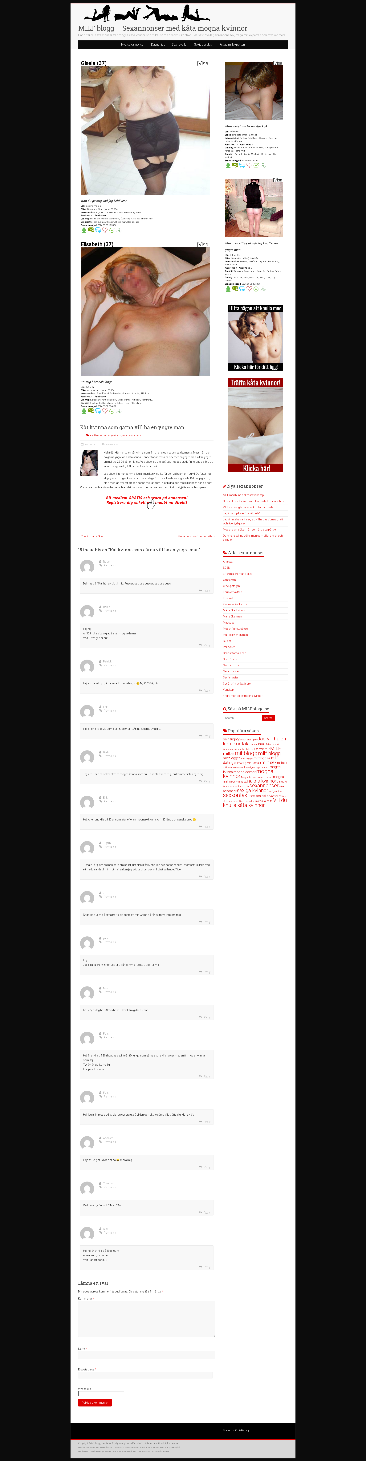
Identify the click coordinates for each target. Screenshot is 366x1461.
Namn (82, 1348)
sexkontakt (236, 795)
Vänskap (228, 689)
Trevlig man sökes (90, 536)
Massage (228, 622)
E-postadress (87, 1369)
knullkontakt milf (246, 749)
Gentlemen (229, 579)
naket (244, 781)
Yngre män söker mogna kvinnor (242, 695)
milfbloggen (232, 758)
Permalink (110, 565)
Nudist (227, 640)
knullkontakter (230, 749)
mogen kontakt (261, 767)
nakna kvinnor (261, 781)
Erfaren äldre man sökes (237, 573)
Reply (207, 590)
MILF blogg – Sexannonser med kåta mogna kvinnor (162, 28)
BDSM (226, 567)
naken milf (234, 781)
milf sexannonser (231, 767)
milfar (228, 753)
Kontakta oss (116, 1451)
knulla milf (273, 744)
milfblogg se (262, 758)
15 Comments (111, 444)
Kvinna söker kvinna (235, 604)
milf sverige (247, 767)
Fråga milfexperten (232, 44)
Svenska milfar (247, 801)
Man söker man (232, 616)
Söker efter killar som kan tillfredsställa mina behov (253, 501)
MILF (275, 748)
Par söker (229, 647)
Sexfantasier (230, 677)
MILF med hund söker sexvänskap (243, 495)
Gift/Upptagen (231, 586)
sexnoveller (274, 796)
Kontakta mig (242, 1430)
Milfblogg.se (97, 1443)
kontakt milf (262, 749)
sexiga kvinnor (252, 790)
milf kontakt (254, 763)
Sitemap (227, 1430)
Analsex (228, 561)
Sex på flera (230, 659)
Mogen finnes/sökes (118, 435)
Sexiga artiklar (203, 44)
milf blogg (269, 753)
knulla (263, 744)
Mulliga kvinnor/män (235, 634)
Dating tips (158, 44)
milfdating (240, 762)
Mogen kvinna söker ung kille (196, 536)
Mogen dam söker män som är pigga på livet (249, 529)
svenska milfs (264, 801)
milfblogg (246, 753)
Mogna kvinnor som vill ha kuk (257, 777)
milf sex (269, 762)
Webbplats (84, 1388)
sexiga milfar (275, 791)
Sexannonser (135, 435)
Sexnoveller (179, 44)
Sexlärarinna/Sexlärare (236, 683)
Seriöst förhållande (234, 653)
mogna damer (244, 772)
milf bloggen (247, 758)
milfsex (282, 763)
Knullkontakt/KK (98, 435)
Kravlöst (228, 598)
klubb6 (254, 744)
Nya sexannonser (132, 44)
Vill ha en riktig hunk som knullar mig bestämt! (250, 507)
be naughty (231, 739)
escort (243, 739)
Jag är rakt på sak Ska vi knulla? (242, 513)
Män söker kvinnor (234, 610)
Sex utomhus (231, 665)
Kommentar (86, 1298)
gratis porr (252, 740)
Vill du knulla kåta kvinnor (255, 802)
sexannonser (264, 786)
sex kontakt (258, 796)
